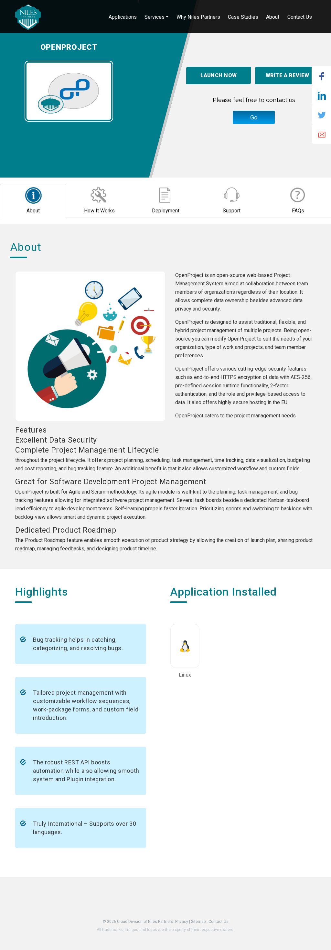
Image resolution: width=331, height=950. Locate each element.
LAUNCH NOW (218, 75)
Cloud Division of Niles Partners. (145, 921)
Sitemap (198, 921)
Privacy (181, 921)
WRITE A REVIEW (287, 75)
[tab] (33, 201)
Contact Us (218, 921)
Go (253, 117)
